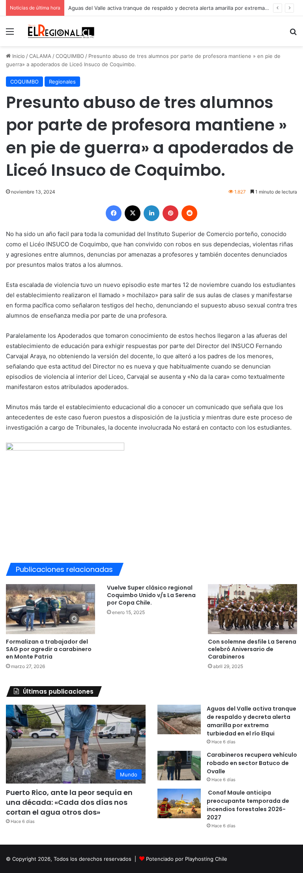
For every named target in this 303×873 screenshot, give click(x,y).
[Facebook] (114, 213)
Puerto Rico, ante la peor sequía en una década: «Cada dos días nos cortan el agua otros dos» (69, 802)
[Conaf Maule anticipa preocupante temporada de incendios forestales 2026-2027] (179, 803)
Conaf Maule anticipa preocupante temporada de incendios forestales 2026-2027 (248, 805)
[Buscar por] (293, 34)
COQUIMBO (70, 56)
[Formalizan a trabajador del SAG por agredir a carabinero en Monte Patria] (50, 609)
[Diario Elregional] (61, 31)
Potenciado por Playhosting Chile (186, 859)
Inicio (18, 56)
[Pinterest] (170, 213)
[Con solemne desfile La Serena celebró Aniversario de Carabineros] (252, 609)
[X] (132, 213)
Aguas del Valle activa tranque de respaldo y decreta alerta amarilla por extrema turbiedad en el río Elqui (251, 721)
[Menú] (10, 34)
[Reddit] (189, 213)
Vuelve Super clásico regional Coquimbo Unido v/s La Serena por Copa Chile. (151, 595)
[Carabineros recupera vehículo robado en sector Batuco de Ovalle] (179, 765)
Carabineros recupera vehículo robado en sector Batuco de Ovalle (252, 763)
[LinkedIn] (151, 213)
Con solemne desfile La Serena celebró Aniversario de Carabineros (252, 649)
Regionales (62, 81)
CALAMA (40, 56)
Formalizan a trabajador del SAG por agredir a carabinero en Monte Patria (49, 649)
